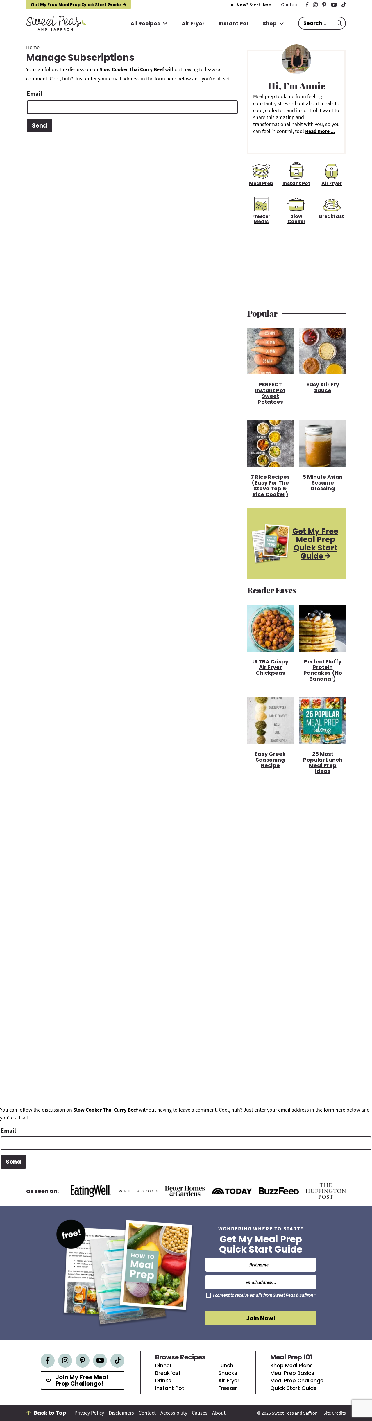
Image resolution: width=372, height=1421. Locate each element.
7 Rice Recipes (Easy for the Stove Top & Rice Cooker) (270, 485)
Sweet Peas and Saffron (56, 23)
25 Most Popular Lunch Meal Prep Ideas (322, 762)
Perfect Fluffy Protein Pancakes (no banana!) (322, 670)
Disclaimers (121, 1413)
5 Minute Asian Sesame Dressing (323, 482)
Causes (200, 1413)
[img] (307, 4)
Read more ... (320, 131)
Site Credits (334, 1413)
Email (34, 93)
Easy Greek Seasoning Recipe (270, 759)
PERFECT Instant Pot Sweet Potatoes (270, 393)
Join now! (260, 1318)
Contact (147, 1413)
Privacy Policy (89, 1413)
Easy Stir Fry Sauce (322, 387)
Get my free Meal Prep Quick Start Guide (76, 5)
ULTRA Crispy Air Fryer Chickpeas (270, 667)
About (219, 1413)
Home (33, 47)
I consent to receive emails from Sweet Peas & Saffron (264, 1295)
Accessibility (173, 1413)
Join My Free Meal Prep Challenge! (82, 1380)
